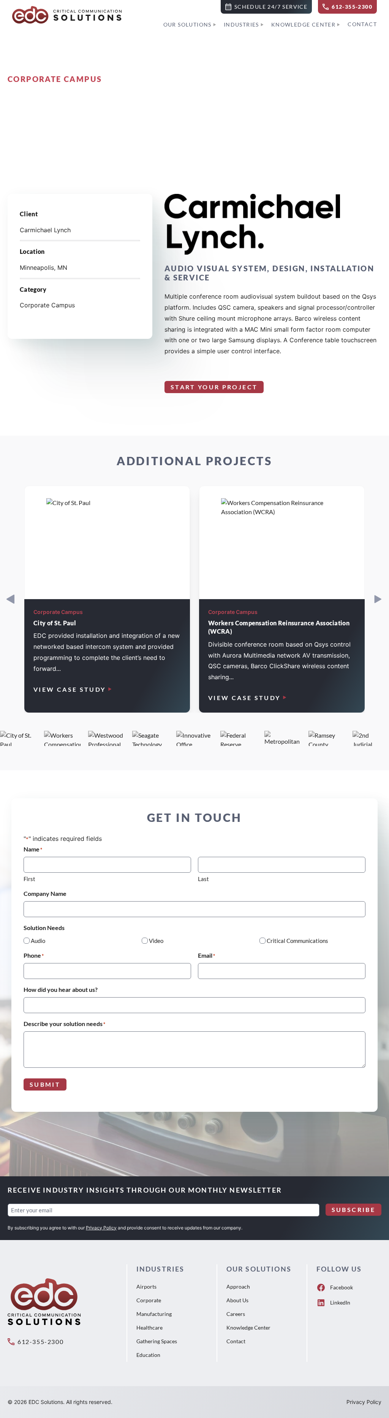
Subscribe (353, 1209)
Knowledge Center (303, 24)
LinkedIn (340, 1302)
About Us (237, 1300)
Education (148, 1355)
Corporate (148, 1300)
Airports (146, 1286)
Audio (38, 940)
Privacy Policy (101, 1228)
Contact (362, 24)
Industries (241, 24)
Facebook (341, 1287)
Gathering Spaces (156, 1341)
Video (156, 940)
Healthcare (149, 1327)
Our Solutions (187, 24)
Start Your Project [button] (214, 386)
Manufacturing (154, 1314)
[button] (266, 7)
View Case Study (69, 689)
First (29, 878)
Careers (235, 1314)
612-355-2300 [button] (40, 1341)
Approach (238, 1286)
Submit (45, 1084)
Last (203, 878)
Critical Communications (297, 940)
